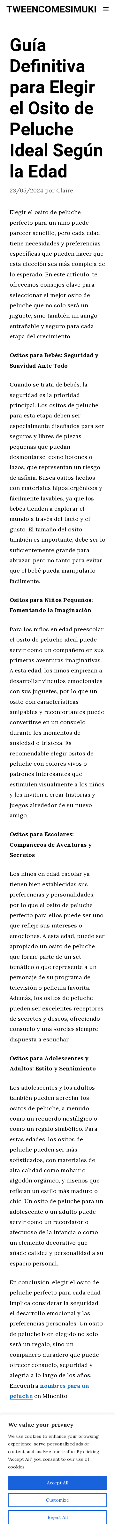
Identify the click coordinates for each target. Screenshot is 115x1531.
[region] (57, 1472)
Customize (57, 1500)
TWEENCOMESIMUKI (51, 10)
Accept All (57, 1483)
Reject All (58, 1517)
